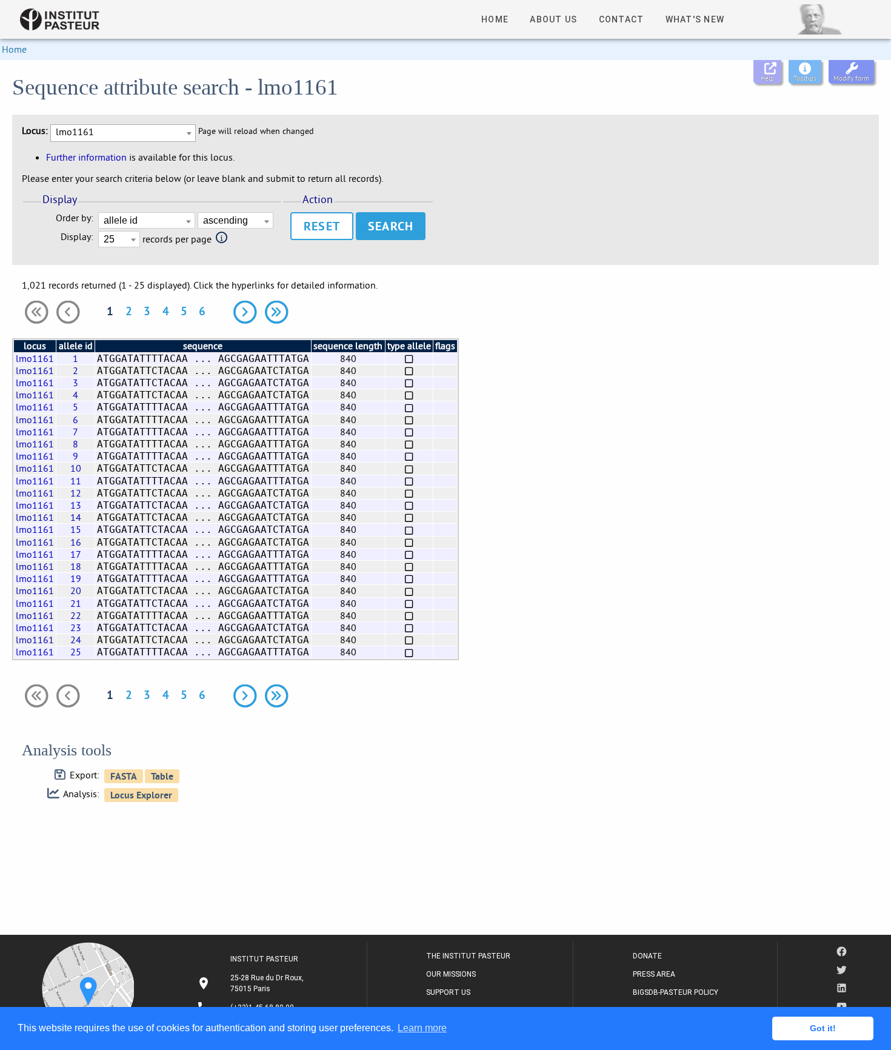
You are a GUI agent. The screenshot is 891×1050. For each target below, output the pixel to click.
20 (75, 590)
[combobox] (123, 133)
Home (14, 49)
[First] (36, 312)
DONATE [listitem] (647, 956)
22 (75, 615)
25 (75, 652)
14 (75, 517)
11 (75, 481)
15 (75, 529)
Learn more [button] (422, 1028)
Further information (86, 157)
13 (75, 505)
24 (75, 640)
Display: (77, 236)
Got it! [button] (823, 1028)
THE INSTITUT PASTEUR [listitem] (468, 956)
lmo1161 (35, 358)
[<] (67, 312)
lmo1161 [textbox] (75, 131)
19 (75, 578)
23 (75, 627)
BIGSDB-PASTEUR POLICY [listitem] (675, 992)
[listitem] (252, 983)
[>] (244, 312)
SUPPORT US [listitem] (448, 992)
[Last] (276, 312)
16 (75, 542)
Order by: (74, 218)
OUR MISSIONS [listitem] (451, 974)
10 (75, 468)
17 (75, 554)
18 (75, 566)
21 (75, 603)
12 (75, 493)
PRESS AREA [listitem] (654, 974)
